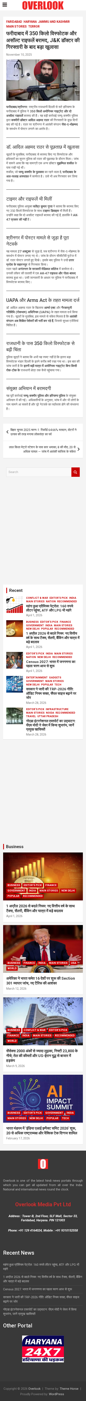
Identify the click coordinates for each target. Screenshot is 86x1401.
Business (32, 621)
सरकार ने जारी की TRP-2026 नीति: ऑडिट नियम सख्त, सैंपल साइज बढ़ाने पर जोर (51, 693)
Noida (50, 712)
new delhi (33, 628)
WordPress (56, 1394)
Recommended (67, 601)
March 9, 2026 (15, 1066)
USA (73, 963)
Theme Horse (69, 1389)
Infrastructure (57, 709)
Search (75, 472)
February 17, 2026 (18, 1138)
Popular (47, 628)
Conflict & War (37, 597)
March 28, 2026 (36, 702)
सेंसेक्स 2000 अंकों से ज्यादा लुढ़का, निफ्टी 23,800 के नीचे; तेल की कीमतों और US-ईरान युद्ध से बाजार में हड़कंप (42, 1056)
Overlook (34, 1389)
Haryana (30, 21)
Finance (65, 621)
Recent (16, 590)
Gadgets (55, 677)
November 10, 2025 (19, 54)
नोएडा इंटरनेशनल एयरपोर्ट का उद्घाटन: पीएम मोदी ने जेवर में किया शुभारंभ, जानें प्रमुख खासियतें (51, 725)
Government (35, 625)
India (72, 597)
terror (34, 26)
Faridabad (14, 21)
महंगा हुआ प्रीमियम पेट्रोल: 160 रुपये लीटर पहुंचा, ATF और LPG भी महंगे (49, 608)
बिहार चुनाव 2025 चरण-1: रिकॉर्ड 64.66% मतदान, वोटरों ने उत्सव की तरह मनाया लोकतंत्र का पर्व (43, 432)
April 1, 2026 (34, 615)
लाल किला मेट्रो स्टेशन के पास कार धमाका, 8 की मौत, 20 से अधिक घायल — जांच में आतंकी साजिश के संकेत (42, 449)
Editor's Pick (58, 597)
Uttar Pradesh (47, 716)
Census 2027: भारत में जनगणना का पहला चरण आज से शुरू (50, 664)
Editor (38, 54)
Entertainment (37, 677)
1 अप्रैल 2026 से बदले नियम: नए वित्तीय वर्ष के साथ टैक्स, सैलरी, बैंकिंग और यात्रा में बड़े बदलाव (53, 637)
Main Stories (16, 26)
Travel (31, 716)
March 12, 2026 (16, 988)
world (12, 968)
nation (51, 601)
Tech (57, 684)
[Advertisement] (43, 532)
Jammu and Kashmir (54, 21)
